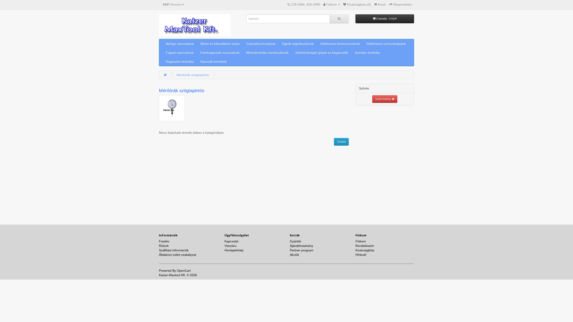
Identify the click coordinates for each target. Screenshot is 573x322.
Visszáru (230, 246)
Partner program (301, 250)
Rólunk (164, 246)
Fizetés (164, 241)
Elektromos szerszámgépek (386, 43)
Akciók (294, 254)
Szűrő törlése (383, 99)
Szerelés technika (367, 52)
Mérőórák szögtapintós (193, 75)
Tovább (341, 141)
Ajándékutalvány (301, 246)
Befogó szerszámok (180, 43)
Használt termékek (213, 61)
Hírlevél (360, 254)
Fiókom (360, 241)
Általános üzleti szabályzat (177, 254)
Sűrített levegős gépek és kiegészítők (321, 52)
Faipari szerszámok (180, 52)
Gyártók (295, 241)
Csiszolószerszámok (260, 43)
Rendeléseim (364, 246)
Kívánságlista (364, 250)
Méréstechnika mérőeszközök (267, 52)
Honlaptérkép (234, 250)
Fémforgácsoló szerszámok (219, 52)
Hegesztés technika (180, 61)
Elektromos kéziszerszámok (340, 43)
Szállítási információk (174, 250)
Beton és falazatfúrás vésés (220, 43)
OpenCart (184, 270)
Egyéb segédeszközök (298, 43)
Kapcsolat (231, 241)
